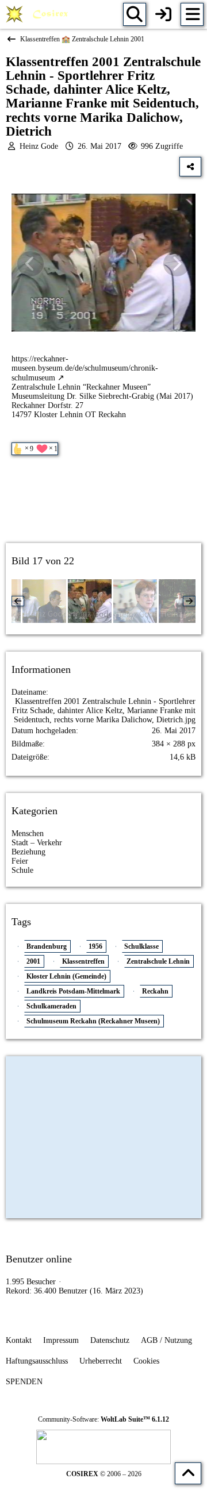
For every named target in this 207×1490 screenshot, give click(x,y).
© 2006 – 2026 (103, 1474)
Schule (22, 870)
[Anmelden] (163, 14)
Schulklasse (141, 946)
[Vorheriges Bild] (30, 263)
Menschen (28, 833)
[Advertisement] (103, 509)
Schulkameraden (51, 1006)
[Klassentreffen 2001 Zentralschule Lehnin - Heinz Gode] (44, 601)
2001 (33, 961)
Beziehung (28, 852)
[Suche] (134, 14)
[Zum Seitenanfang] (188, 1473)
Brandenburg (46, 946)
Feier (20, 861)
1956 (95, 946)
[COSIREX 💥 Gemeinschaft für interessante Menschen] (38, 14)
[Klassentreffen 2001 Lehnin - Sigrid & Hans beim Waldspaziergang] (180, 601)
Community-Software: (103, 1419)
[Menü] (192, 14)
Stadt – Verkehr (37, 842)
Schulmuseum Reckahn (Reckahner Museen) (93, 1021)
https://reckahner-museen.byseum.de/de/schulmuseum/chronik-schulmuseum (85, 368)
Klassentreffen (83, 961)
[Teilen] (190, 166)
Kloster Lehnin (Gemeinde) (66, 976)
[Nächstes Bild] (176, 263)
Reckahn (155, 991)
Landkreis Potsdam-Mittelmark (73, 991)
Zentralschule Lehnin (158, 961)
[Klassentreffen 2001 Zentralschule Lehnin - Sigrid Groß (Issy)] (135, 601)
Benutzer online (39, 1259)
